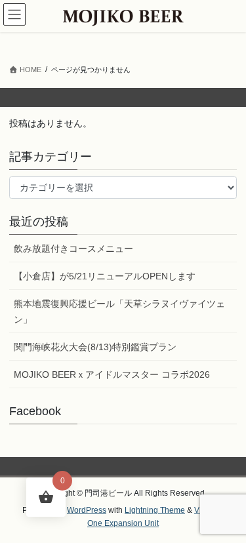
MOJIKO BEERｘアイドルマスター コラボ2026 (112, 374)
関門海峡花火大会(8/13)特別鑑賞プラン (95, 347)
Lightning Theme (155, 510)
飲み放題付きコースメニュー (73, 248)
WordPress (86, 510)
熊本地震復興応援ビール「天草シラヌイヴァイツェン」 (119, 311)
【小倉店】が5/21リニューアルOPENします (104, 276)
